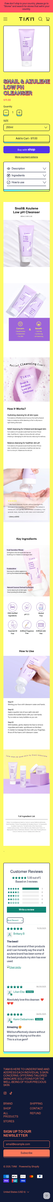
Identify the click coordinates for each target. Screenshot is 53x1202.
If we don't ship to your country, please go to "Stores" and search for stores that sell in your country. (26, 6)
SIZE (5, 120)
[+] (19, 112)
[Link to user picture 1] (14, 972)
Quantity (7, 106)
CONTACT (36, 1108)
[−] (6, 112)
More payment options (26, 157)
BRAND (8, 1103)
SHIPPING (36, 1103)
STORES (8, 1121)
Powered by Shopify (29, 1166)
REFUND (35, 1113)
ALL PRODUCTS (10, 1115)
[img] (15, 928)
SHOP (7, 1108)
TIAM (14, 1166)
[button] (40, 19)
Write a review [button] (26, 909)
